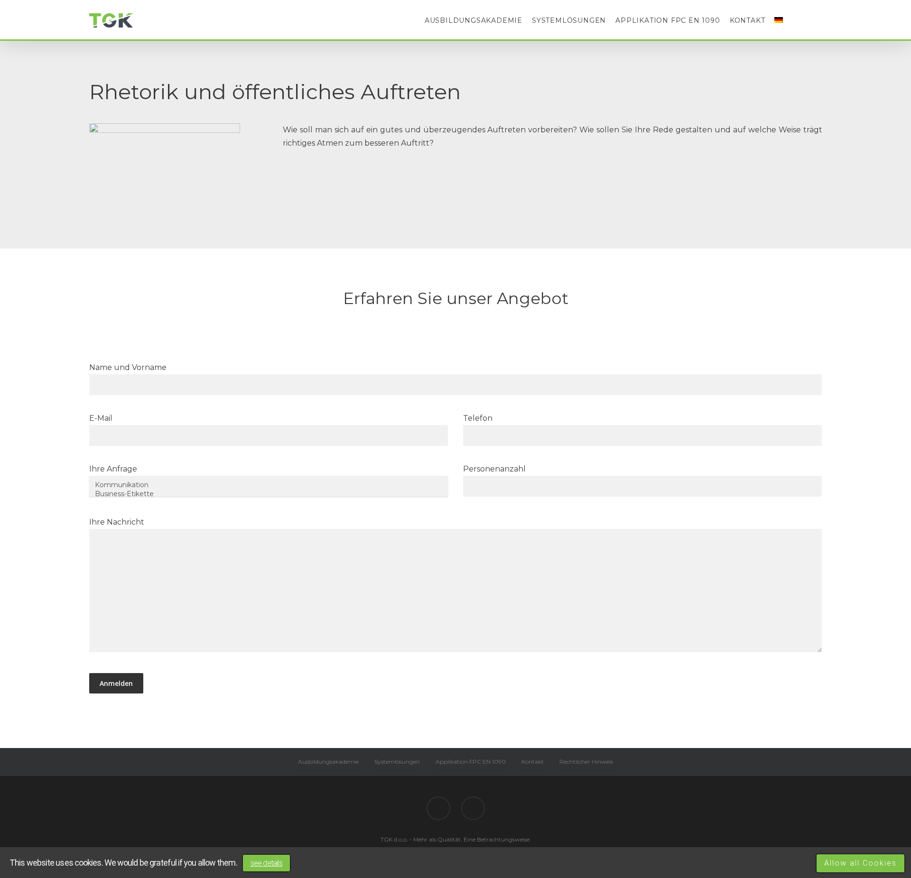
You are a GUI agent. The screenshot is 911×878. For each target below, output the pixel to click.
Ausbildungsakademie (473, 20)
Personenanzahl (494, 468)
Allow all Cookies (860, 863)
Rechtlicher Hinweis (586, 761)
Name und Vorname (128, 367)
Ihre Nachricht (116, 522)
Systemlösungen (569, 20)
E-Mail (100, 418)
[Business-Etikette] (268, 494)
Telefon (478, 418)
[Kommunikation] (268, 485)
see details (266, 863)
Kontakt (747, 20)
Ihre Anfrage (113, 468)
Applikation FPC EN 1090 (667, 20)
